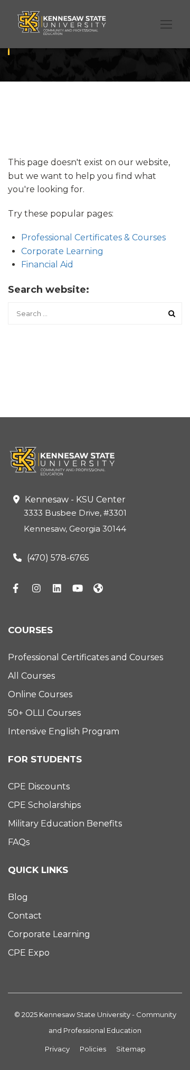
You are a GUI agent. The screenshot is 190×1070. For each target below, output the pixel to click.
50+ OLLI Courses (44, 713)
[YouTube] (78, 589)
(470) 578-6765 (58, 558)
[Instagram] (36, 589)
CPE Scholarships (44, 805)
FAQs (19, 842)
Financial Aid (47, 264)
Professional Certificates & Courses (93, 237)
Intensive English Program (63, 731)
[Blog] (98, 589)
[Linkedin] (57, 589)
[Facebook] (16, 589)
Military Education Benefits (65, 824)
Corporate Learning (62, 251)
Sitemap (131, 1049)
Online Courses (40, 694)
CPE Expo (29, 953)
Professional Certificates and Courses (85, 657)
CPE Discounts (39, 786)
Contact (25, 916)
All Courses (31, 676)
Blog (18, 897)
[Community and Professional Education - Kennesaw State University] (67, 27)
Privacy (57, 1049)
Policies (93, 1049)
